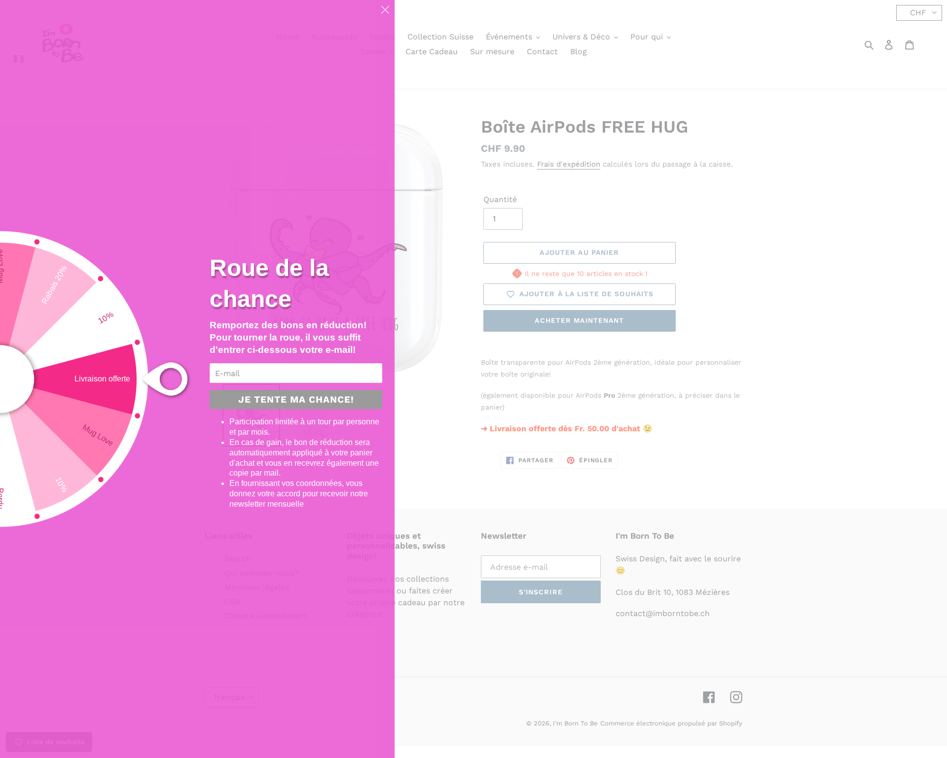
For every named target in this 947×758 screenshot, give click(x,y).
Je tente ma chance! (296, 399)
